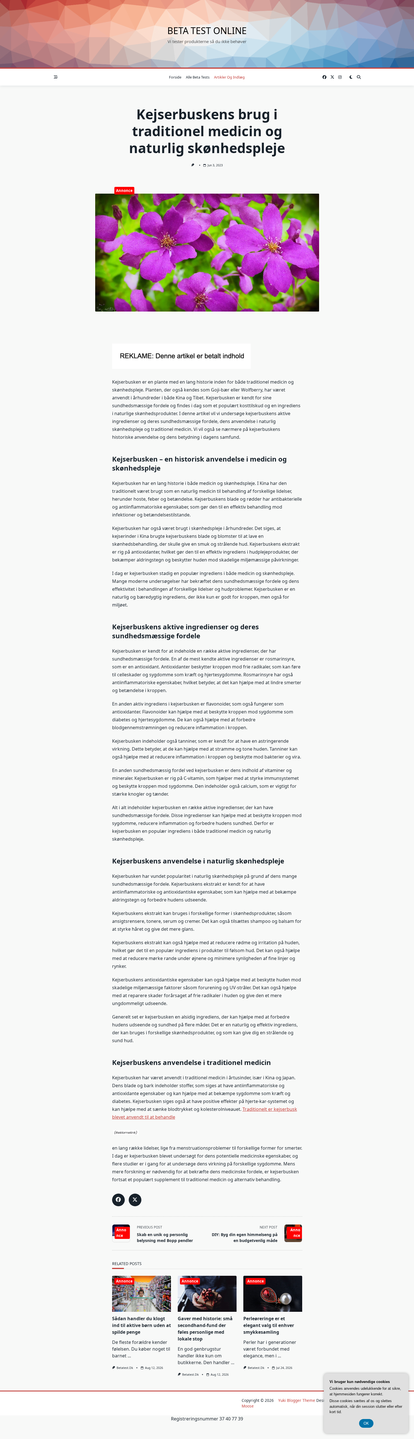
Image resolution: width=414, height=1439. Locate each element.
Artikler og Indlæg (229, 77)
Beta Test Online (207, 30)
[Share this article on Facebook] (118, 1200)
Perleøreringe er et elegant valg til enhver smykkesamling (268, 1325)
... (129, 1356)
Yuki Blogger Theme (296, 1400)
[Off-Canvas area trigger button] (55, 77)
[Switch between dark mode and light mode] (350, 77)
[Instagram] (340, 77)
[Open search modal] (359, 77)
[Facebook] (324, 77)
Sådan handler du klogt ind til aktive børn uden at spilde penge (141, 1325)
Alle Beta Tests (198, 77)
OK (366, 1423)
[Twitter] (332, 77)
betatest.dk (125, 1368)
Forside (175, 77)
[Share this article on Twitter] (135, 1200)
